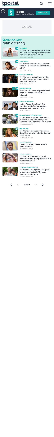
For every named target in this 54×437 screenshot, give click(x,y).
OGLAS (27, 27)
